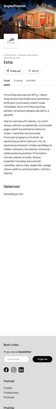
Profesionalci (10, 55)
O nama (18, 80)
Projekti (8, 388)
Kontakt (31, 80)
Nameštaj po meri (12, 57)
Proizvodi (9, 397)
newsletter (24, 352)
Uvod (7, 80)
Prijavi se (42, 359)
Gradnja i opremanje (28, 55)
